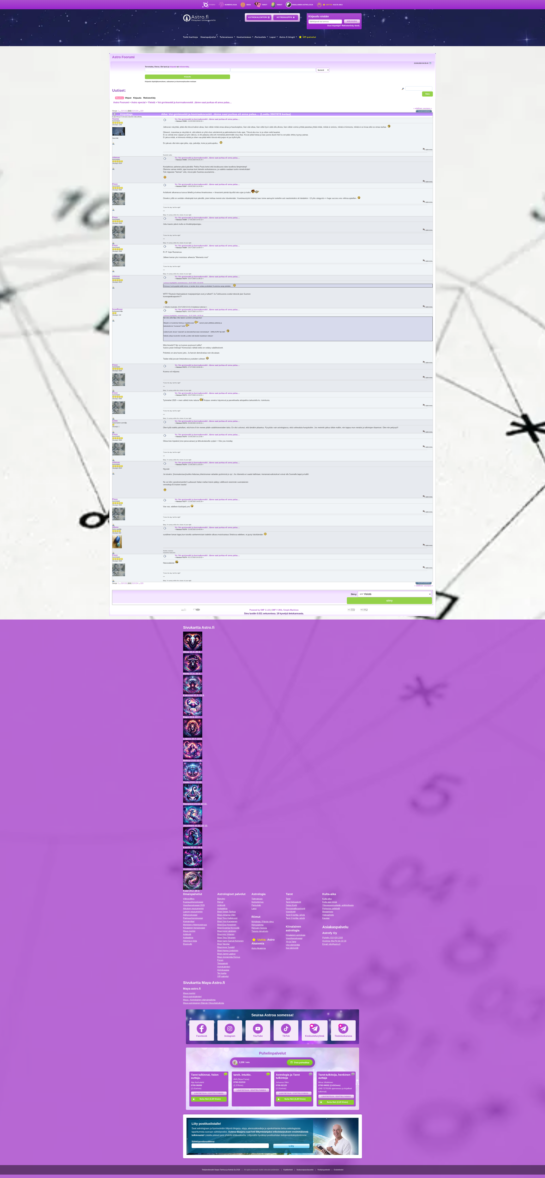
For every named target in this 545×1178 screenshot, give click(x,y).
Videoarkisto (328, 915)
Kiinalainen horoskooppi (194, 928)
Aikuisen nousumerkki (193, 908)
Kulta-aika (334, 5)
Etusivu (211, 5)
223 (141, 111)
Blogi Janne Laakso (226, 954)
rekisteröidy (184, 67)
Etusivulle (187, 944)
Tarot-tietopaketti (293, 902)
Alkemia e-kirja (190, 941)
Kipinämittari (188, 921)
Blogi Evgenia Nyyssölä (228, 928)
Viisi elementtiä (293, 945)
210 (122, 111)
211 (125, 111)
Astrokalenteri (258, 17)
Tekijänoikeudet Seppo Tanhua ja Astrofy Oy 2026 (221, 1170)
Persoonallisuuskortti (295, 908)
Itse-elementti (292, 948)
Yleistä (151, 102)
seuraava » (427, 108)
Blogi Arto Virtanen (225, 934)
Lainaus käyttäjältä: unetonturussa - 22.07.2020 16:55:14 (183, 315)
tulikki (115, 421)
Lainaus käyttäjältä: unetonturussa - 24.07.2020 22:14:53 (183, 282)
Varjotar (115, 119)
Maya (249, 5)
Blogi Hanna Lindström (227, 950)
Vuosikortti (290, 911)
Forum (220, 960)
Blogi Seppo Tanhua (226, 911)
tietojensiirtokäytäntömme (294, 1135)
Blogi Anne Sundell (225, 947)
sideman (116, 157)
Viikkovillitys (188, 898)
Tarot (264, 5)
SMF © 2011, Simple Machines (285, 610)
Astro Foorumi (123, 57)
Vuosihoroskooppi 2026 (194, 905)
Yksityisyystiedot (323, 1170)
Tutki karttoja (190, 37)
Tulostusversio (424, 111)
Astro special (138, 102)
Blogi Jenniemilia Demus (228, 957)
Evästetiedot (338, 1170)
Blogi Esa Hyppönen (226, 924)
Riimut (279, 5)
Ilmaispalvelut (208, 37)
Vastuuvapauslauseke (305, 1170)
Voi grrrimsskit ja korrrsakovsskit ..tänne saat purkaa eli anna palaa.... (195, 102)
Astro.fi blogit (287, 37)
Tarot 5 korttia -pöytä (295, 915)
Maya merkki (189, 931)
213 (133, 111)
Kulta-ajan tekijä (329, 902)
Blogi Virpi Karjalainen (227, 921)
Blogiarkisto (327, 911)
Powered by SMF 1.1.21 (260, 610)
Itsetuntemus (244, 37)
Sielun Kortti (291, 905)
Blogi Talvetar (223, 944)
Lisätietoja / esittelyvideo (208, 1093)
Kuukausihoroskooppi (193, 902)
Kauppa (325, 918)
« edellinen (417, 108)
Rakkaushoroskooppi (193, 918)
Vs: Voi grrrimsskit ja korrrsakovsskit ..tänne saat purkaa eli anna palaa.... (207, 119)
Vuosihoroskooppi (294, 938)
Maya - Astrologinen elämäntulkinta (199, 1000)
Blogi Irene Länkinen (226, 931)
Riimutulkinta (257, 925)
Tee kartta (221, 973)
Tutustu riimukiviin (259, 931)
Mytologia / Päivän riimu (262, 921)
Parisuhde (260, 37)
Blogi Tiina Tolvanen (226, 937)
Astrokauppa (285, 17)
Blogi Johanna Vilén (226, 915)
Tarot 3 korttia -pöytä (295, 918)
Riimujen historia (259, 928)
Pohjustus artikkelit (331, 908)
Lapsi (273, 37)
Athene (115, 527)
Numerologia (231, 5)
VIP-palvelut (309, 37)
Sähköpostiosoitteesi (203, 1141)
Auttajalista (188, 937)
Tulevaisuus (226, 37)
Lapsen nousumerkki (193, 911)
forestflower (117, 309)
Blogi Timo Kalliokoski (227, 918)
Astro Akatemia (258, 948)
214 (136, 111)
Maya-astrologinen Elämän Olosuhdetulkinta (203, 1003)
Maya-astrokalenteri (192, 996)
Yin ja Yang (291, 941)
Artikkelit (187, 934)
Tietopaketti (222, 963)
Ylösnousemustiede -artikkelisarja (338, 905)
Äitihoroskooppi (190, 915)
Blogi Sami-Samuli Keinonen (230, 941)
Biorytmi (221, 898)
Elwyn (115, 184)
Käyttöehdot (288, 1170)
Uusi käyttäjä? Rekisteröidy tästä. (343, 25)
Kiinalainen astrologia (302, 5)
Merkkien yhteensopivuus (195, 924)
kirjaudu (173, 67)
